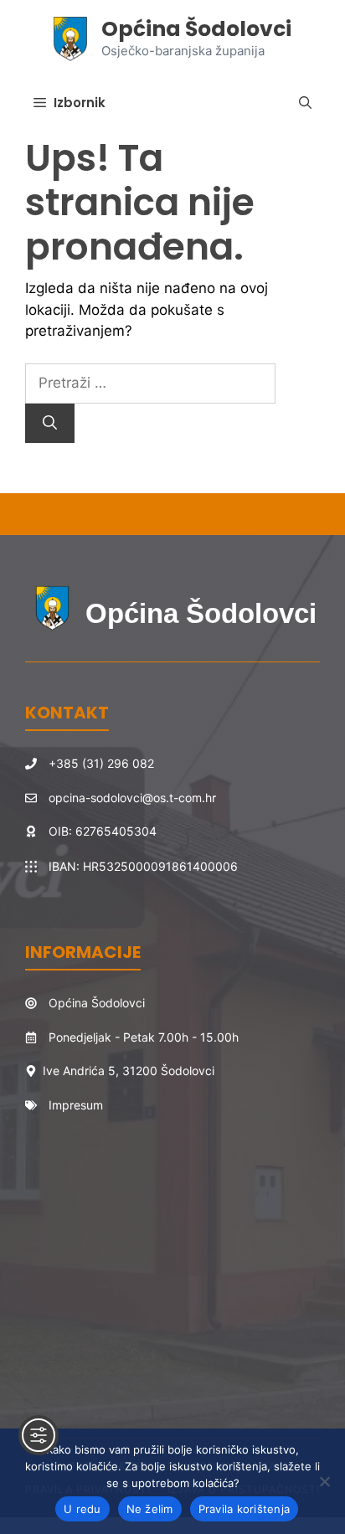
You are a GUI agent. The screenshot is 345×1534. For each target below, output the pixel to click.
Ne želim (149, 1509)
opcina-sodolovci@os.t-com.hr (132, 797)
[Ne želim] (324, 1481)
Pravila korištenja (244, 1509)
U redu (82, 1509)
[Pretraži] (50, 424)
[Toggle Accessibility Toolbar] (38, 1435)
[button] (305, 103)
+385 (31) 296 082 (101, 763)
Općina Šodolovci (196, 29)
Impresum (76, 1105)
